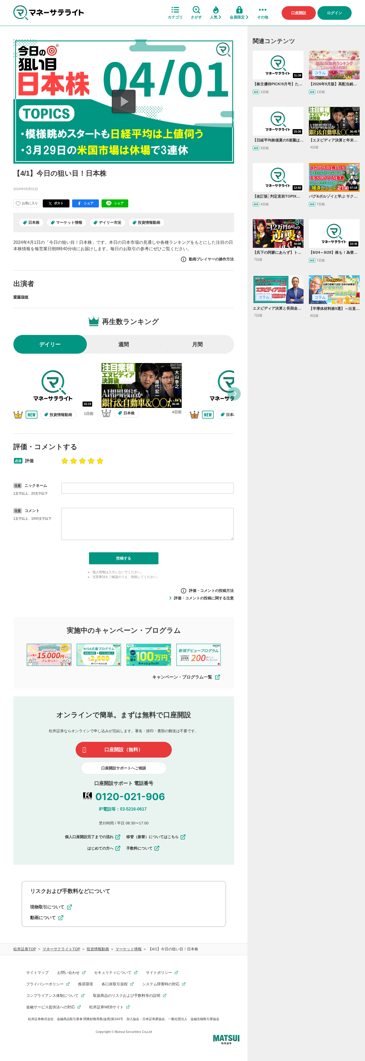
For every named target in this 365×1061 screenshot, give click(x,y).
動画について (43, 917)
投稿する (123, 558)
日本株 (34, 222)
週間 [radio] (123, 344)
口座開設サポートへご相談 (123, 768)
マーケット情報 (69, 222)
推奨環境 (85, 984)
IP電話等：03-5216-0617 (123, 809)
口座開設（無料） (123, 749)
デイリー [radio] (50, 344)
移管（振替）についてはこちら (152, 837)
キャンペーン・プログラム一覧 (182, 677)
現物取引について (47, 907)
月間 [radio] (197, 344)
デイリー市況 (110, 222)
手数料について (139, 848)
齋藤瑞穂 (20, 297)
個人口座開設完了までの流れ (89, 837)
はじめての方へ (100, 848)
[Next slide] (234, 393)
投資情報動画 (149, 222)
